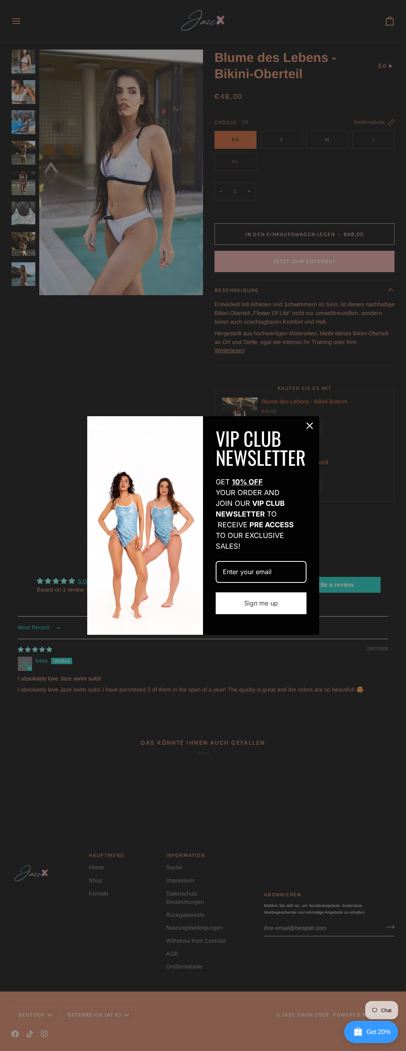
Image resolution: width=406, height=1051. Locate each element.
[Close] (309, 425)
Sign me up (261, 603)
